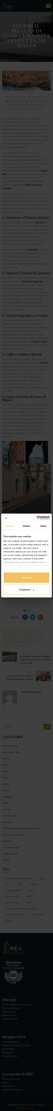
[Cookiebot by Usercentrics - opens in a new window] (37, 518)
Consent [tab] (9, 526)
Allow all (26, 577)
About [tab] (43, 526)
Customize (24, 589)
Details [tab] (26, 526)
